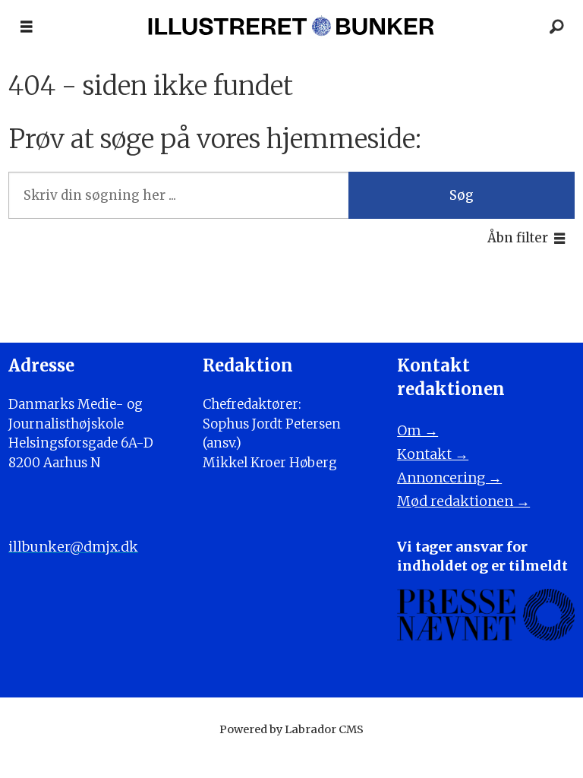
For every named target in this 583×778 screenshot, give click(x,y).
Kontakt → (432, 454)
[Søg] (556, 26)
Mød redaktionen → (463, 501)
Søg (461, 195)
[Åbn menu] (26, 27)
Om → (417, 430)
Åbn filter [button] (517, 237)
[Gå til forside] (291, 27)
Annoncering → (449, 477)
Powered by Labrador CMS (291, 729)
